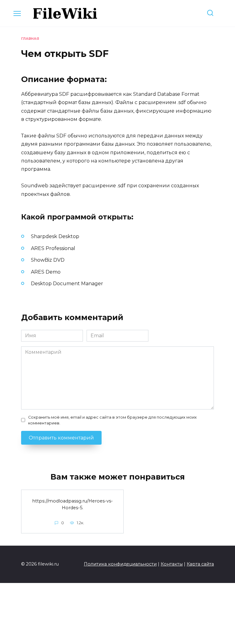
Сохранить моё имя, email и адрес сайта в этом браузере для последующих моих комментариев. (112, 420)
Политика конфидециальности (120, 564)
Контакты (172, 564)
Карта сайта (200, 564)
